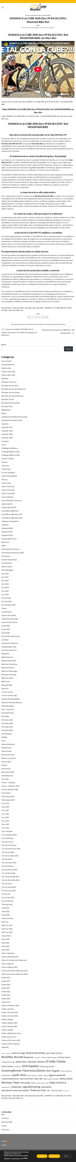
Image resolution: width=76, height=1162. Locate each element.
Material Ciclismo (7, 668)
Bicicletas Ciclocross (8, 382)
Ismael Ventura (6, 1075)
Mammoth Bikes (27, 1079)
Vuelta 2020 (5, 985)
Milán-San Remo (7, 678)
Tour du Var (5, 894)
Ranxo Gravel (6, 751)
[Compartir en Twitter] (36, 317)
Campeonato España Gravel (11, 420)
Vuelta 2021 (5, 988)
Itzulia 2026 (5, 633)
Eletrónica (5, 542)
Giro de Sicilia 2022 (8, 605)
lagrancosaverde (57, 1075)
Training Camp (6, 904)
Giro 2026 (5, 594)
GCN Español (30, 1066)
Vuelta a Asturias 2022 (9, 1016)
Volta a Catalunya (7, 953)
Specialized (46, 1087)
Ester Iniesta (7, 1066)
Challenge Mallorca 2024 (10, 455)
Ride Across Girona (8, 758)
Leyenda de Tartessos (9, 643)
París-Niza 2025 (7, 727)
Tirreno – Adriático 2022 (10, 786)
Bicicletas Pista (6, 406)
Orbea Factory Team (43, 1083)
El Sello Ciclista (56, 1061)
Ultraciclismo (6, 936)
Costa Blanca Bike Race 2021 (11, 514)
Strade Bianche (7, 776)
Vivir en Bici (66, 1090)
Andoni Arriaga (18, 1053)
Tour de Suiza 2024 (8, 887)
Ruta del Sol (5, 769)
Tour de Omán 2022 (8, 863)
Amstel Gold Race (8, 364)
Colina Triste (6, 483)
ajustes (25, 1158)
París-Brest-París (7, 713)
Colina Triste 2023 (8, 493)
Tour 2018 (5, 803)
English (4, 1145)
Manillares (5, 654)
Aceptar (42, 1156)
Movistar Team (10, 1082)
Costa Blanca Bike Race (10, 511)
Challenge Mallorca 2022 (10, 452)
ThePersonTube (38, 1090)
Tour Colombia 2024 (9, 835)
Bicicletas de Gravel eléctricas (12, 396)
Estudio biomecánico (9, 560)
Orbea (33, 1083)
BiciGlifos (7, 1057)
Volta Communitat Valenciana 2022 (14, 971)
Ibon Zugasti (53, 1070)
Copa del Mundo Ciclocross (11, 500)
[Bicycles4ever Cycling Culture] (38, 7)
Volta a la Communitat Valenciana (14, 960)
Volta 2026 (5, 950)
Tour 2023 (5, 817)
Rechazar (54, 1156)
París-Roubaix (6, 734)
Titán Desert (6, 793)
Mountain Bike (46, 15)
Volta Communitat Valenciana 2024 (14, 974)
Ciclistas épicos (63, 1057)
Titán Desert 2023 (8, 800)
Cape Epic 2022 (7, 431)
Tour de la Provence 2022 (10, 849)
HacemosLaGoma (33, 1070)
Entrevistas (5, 556)
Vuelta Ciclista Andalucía (10, 1044)
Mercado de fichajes (8, 675)
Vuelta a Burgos (7, 1019)
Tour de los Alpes (7, 852)
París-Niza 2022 (7, 720)
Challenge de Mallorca (9, 448)
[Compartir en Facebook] (32, 317)
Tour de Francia (7, 842)
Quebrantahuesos (8, 744)
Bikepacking (5, 410)
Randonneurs (6, 748)
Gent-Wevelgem (7, 570)
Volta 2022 (5, 943)
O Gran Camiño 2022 (9, 695)
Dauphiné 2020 (7, 528)
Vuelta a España (7, 1030)
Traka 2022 (5, 911)
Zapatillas (5, 1047)
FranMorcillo (17, 1066)
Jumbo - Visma (43, 1075)
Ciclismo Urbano (7, 459)
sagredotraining (31, 1086)
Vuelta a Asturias (7, 1009)
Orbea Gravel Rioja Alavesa (11, 702)
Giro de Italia (6, 598)
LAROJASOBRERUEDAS (10, 1079)
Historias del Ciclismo (9, 622)
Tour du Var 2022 (7, 897)
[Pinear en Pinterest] (43, 317)
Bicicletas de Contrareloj (10, 392)
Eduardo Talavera (36, 1061)
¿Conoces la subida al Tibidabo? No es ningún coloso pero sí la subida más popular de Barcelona (19, 332)
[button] (2, 7)
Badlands (4, 378)
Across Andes (6, 361)
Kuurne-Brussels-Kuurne (10, 636)
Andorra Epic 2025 (8, 372)
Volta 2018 (5, 939)
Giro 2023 (5, 584)
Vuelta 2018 (5, 977)
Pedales (4, 737)
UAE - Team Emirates (54, 1090)
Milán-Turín (5, 681)
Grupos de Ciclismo (8, 615)
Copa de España (7, 497)
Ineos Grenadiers (66, 1071)
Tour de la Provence (8, 845)
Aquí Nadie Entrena (54, 1053)
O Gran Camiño (7, 692)
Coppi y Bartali (6, 504)
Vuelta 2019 (5, 981)
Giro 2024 (5, 587)
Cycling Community (8, 1062)
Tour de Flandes (7, 838)
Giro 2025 (5, 591)
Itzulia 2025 (5, 629)
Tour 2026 (5, 828)
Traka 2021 (5, 908)
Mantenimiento (7, 657)
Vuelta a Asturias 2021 (9, 1012)
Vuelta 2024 (5, 998)
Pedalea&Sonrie (5, 1087)
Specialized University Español (15, 1090)
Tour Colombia (7, 831)
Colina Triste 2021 (8, 486)
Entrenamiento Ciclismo (10, 549)
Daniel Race (21, 1061)
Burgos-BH (37, 1057)
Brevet (3, 413)
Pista (3, 741)
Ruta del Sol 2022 (7, 772)
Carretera (5, 441)
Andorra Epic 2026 (8, 375)
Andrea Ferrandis (35, 1053)
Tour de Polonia (7, 866)
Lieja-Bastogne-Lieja (8, 647)
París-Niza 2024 (7, 723)
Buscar (3, 345)
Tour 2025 (5, 824)
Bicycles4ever (50, 27)
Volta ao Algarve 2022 (9, 967)
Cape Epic (5, 424)
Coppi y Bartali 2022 (8, 507)
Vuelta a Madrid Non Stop (11, 1033)
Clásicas (4, 479)
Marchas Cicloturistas (9, 664)
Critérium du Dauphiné (10, 521)
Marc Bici (4, 119)
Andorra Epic (6, 368)
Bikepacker (28, 1057)
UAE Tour (5, 922)
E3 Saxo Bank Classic (9, 539)
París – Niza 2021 (7, 709)
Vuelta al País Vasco (8, 1037)
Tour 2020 (5, 807)
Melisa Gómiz (66, 1078)
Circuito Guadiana (8, 472)
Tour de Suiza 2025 (8, 890)
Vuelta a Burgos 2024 (9, 1023)
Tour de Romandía (8, 873)
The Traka (5, 779)
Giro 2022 (5, 580)
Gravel (3, 608)
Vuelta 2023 (5, 995)
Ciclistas (4, 462)
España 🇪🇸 (5, 1141)
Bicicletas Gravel (7, 399)
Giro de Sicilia (6, 601)
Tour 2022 (5, 814)
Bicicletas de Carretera (9, 385)
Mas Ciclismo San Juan (51, 1079)
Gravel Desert (6, 612)
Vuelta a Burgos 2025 (9, 1026)
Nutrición (5, 688)
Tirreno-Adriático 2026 (9, 789)
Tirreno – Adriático (8, 782)
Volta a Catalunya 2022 (9, 957)
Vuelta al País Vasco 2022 (10, 1040)
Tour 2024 (5, 821)
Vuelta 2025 (5, 1002)
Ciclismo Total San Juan (49, 1057)
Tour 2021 (5, 810)
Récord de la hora (8, 755)
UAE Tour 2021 (6, 925)
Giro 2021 (5, 577)
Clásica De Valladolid (9, 476)
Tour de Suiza (6, 883)
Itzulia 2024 (5, 626)
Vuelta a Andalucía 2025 (10, 1005)
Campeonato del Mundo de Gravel (14, 417)
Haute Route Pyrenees (9, 619)
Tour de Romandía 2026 (10, 880)
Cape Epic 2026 (7, 438)
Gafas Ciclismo (6, 567)
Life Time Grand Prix (9, 650)
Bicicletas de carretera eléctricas (13, 389)
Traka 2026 (5, 915)
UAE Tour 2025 (6, 932)
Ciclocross (5, 466)
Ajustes (66, 1156)
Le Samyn (5, 640)
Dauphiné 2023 (7, 535)
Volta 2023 (5, 946)
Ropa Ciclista (6, 762)
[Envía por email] (39, 317)
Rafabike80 (16, 1086)
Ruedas (4, 765)
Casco (3, 445)
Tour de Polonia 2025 (9, 870)
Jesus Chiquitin (32, 1075)
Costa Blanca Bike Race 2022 (11, 518)
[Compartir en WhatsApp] (29, 317)
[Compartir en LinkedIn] (47, 317)
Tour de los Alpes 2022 (9, 856)
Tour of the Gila (7, 901)
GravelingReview (11, 1070)
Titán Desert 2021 (8, 796)
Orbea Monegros (7, 706)
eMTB (3, 546)
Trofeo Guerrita (7, 918)
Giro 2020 (5, 574)
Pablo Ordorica (57, 1082)
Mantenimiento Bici (8, 661)
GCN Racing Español (47, 1066)
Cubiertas (5, 525)
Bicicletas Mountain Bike (33, 15)
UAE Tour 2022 (6, 929)
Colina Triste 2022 (8, 490)
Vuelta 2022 (5, 991)
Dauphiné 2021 (7, 532)
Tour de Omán (6, 859)
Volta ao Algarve (7, 964)
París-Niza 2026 (7, 730)
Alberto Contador (6, 1053)
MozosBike (25, 1083)
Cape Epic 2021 (7, 427)
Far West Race (6, 563)
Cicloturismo (6, 469)
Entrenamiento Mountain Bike (12, 553)
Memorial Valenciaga (9, 671)
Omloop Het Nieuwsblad (10, 699)
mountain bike (37, 144)
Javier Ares (19, 1075)
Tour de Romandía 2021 (10, 877)
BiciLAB (18, 1057)
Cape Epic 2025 (7, 434)
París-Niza (5, 716)
